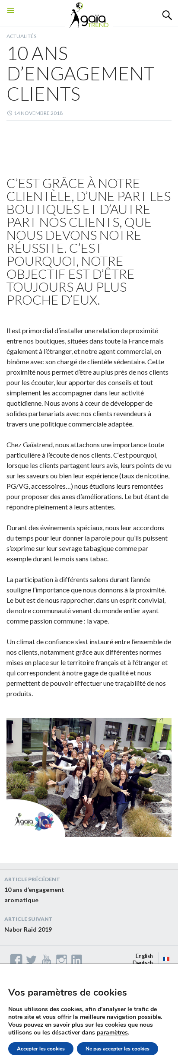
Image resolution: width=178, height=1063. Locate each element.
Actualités (21, 36)
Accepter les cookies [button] (41, 1048)
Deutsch (143, 962)
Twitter (31, 960)
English (144, 955)
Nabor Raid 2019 (28, 924)
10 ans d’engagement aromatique (34, 890)
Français (166, 959)
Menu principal (11, 21)
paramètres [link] (112, 1032)
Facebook (16, 960)
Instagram (61, 960)
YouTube (46, 960)
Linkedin (76, 960)
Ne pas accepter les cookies (117, 1048)
